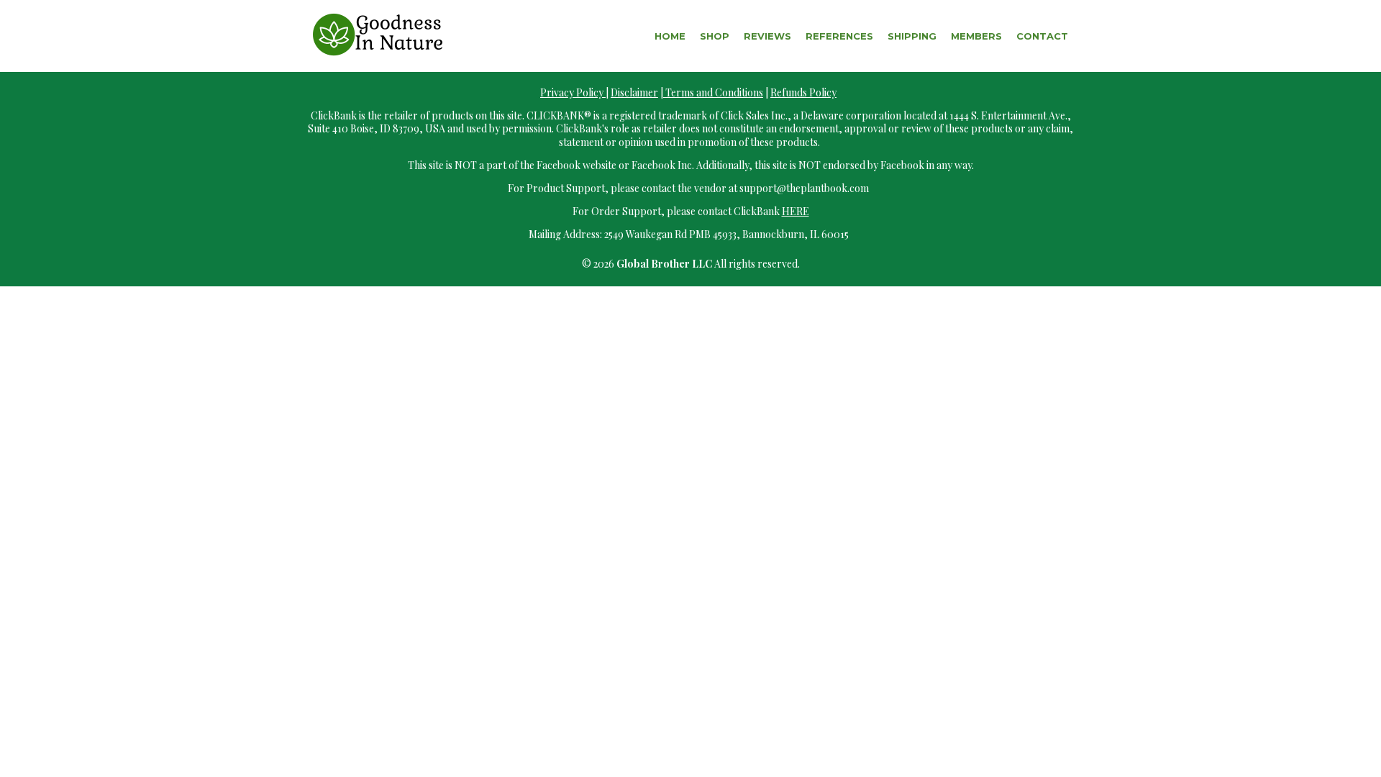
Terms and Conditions (713, 92)
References (839, 36)
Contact (1042, 36)
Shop (714, 36)
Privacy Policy (573, 92)
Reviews (767, 36)
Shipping (912, 36)
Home (670, 36)
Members (976, 36)
